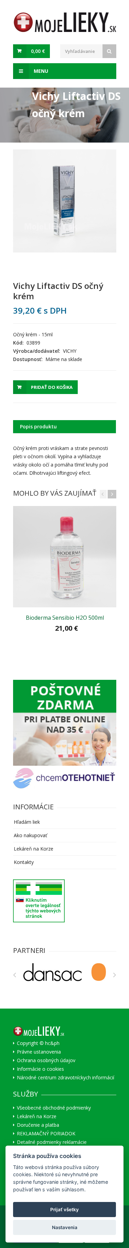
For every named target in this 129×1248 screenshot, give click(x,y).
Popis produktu (38, 426)
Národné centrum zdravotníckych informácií (65, 1078)
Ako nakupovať (30, 835)
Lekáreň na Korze (33, 848)
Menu (40, 71)
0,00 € (38, 51)
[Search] (109, 51)
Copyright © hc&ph (38, 1043)
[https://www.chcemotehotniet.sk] (64, 778)
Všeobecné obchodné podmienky (54, 1108)
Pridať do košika (52, 387)
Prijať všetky (64, 1209)
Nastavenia (64, 1227)
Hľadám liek (27, 822)
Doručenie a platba (38, 1125)
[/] (64, 723)
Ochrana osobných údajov (46, 1060)
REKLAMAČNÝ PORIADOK (46, 1134)
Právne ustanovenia (39, 1052)
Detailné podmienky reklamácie (52, 1142)
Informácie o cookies (40, 1069)
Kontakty (24, 862)
